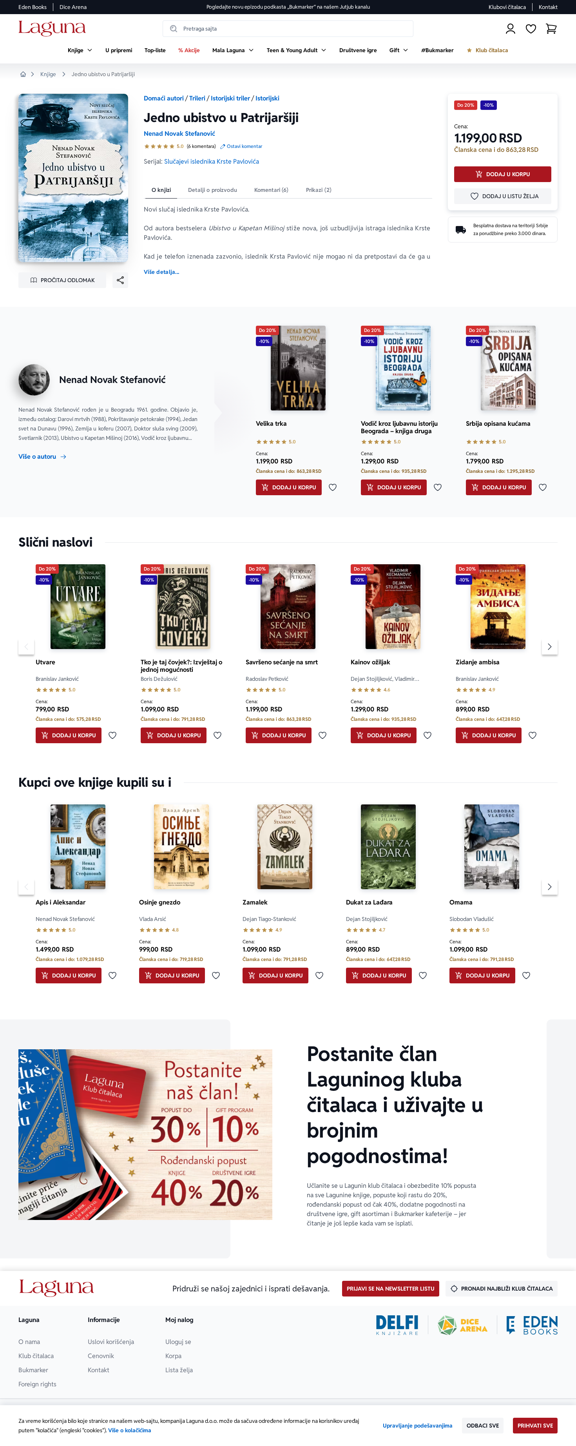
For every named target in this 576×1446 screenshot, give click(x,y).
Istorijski (267, 98)
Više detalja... (161, 271)
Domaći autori (164, 98)
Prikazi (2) (319, 189)
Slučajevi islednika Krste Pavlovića (211, 161)
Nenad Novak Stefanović (179, 133)
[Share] (120, 280)
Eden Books (32, 7)
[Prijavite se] (510, 28)
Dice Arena (73, 7)
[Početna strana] (54, 29)
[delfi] (397, 1325)
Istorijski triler (230, 98)
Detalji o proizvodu (212, 189)
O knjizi (161, 189)
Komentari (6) (271, 189)
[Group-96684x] (532, 1325)
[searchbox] (288, 28)
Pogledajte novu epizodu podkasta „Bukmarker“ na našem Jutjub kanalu (288, 7)
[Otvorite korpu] (551, 28)
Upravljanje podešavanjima (418, 1425)
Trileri (197, 98)
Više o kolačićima (129, 1430)
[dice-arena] (463, 1325)
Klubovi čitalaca (507, 7)
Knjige (48, 74)
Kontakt (548, 7)
